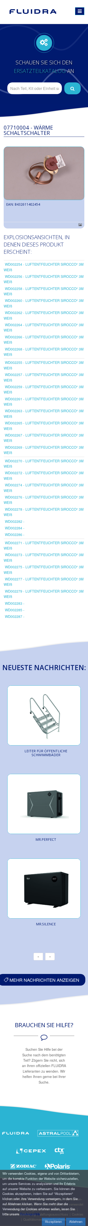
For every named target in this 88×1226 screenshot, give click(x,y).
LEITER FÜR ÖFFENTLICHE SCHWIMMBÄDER (45, 753)
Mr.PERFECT (45, 839)
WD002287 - (14, 616)
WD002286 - (14, 534)
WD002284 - (14, 527)
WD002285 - (14, 609)
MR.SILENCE (46, 924)
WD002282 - (14, 521)
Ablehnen (75, 1221)
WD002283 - (14, 603)
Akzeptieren (53, 1221)
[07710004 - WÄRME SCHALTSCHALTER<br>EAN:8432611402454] (44, 173)
